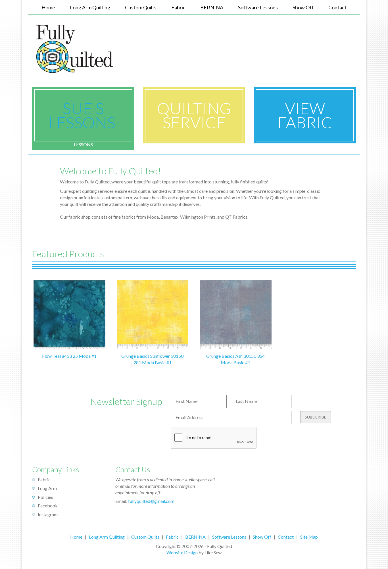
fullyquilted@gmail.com (151, 501)
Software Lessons (258, 7)
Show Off (303, 7)
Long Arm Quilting (107, 536)
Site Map (309, 536)
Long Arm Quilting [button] (90, 7)
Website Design (182, 552)
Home (48, 7)
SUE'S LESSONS (83, 115)
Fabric (178, 7)
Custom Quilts (141, 7)
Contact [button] (337, 7)
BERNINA (211, 7)
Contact (286, 536)
